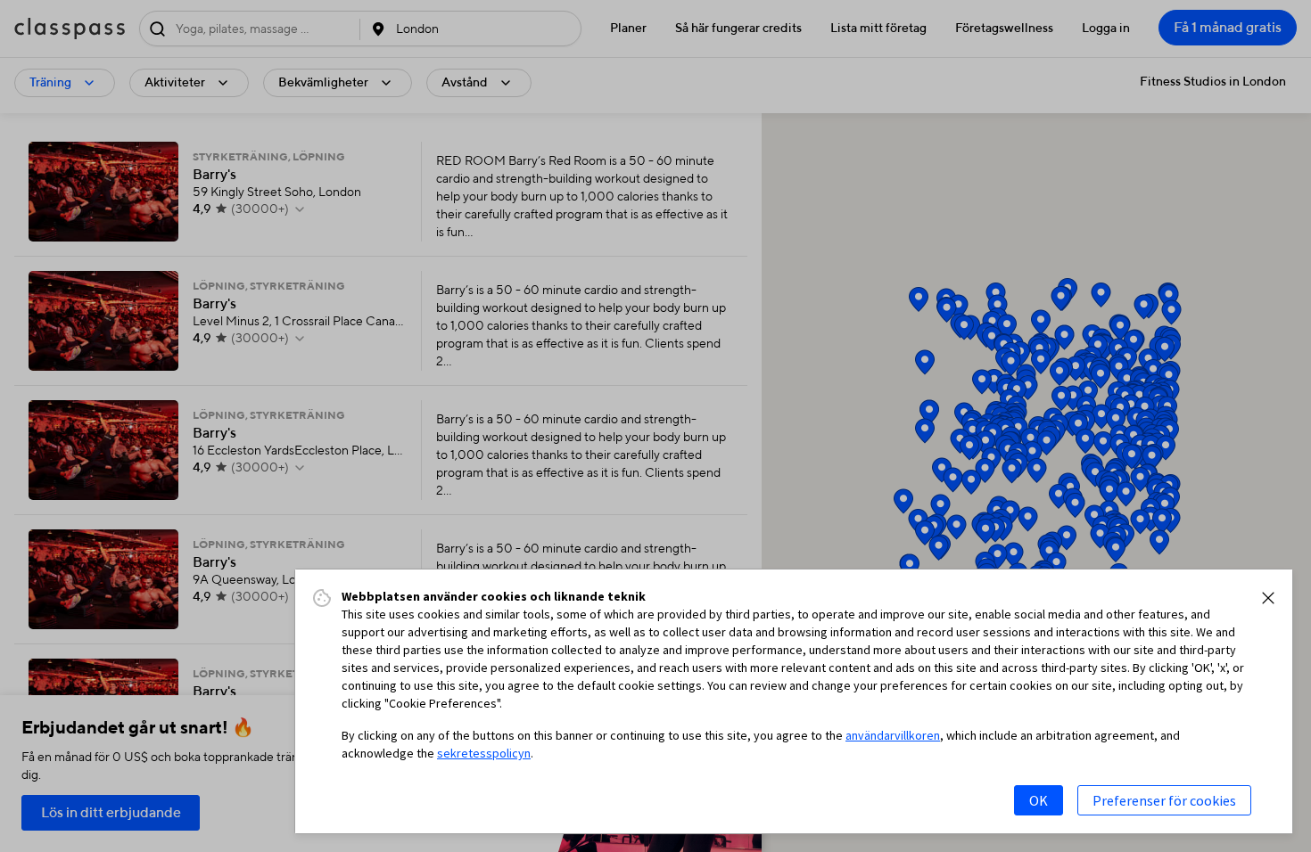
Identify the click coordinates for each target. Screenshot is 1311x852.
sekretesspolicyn (484, 753)
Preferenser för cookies (1164, 800)
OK (1038, 800)
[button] (1268, 598)
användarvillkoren (892, 735)
